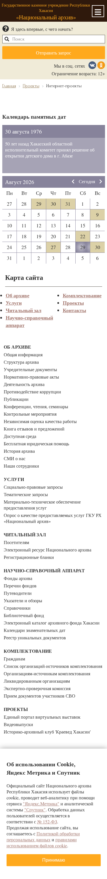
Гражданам (14, 659)
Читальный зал (23, 310)
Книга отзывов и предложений (34, 429)
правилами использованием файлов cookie (42, 842)
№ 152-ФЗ (47, 822)
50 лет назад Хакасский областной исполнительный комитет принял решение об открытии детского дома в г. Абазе (49, 150)
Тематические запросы (26, 494)
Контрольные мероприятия (30, 414)
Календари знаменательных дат (34, 630)
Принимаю (53, 860)
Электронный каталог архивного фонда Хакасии (52, 623)
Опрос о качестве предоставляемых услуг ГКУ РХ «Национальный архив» (53, 518)
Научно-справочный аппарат (44, 570)
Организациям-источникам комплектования (47, 673)
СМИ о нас (14, 458)
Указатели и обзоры (23, 600)
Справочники (17, 608)
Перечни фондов (20, 586)
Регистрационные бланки (29, 557)
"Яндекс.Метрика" (41, 804)
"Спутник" (35, 810)
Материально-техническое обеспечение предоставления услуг (42, 505)
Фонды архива (18, 578)
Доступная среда (20, 436)
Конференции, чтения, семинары (36, 406)
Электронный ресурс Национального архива (47, 550)
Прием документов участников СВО (39, 696)
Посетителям (16, 542)
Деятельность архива (24, 384)
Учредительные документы (30, 369)
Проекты (73, 302)
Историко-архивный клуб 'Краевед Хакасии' (47, 732)
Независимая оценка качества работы (40, 421)
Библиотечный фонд (24, 615)
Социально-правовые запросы (33, 487)
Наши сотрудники (21, 466)
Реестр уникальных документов (35, 637)
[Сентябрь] (100, 181)
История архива (19, 451)
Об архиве (17, 295)
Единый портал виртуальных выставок (42, 717)
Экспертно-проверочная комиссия (37, 688)
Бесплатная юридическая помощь (36, 443)
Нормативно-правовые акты (31, 377)
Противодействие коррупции (32, 392)
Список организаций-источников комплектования (53, 666)
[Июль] (73, 181)
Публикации (16, 399)
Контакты (74, 310)
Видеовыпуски (18, 724)
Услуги (14, 302)
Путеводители (18, 593)
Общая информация (23, 354)
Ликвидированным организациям (37, 681)
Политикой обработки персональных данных (43, 836)
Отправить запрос (53, 53)
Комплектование (82, 295)
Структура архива (21, 362)
